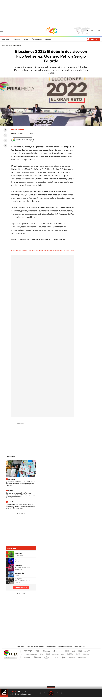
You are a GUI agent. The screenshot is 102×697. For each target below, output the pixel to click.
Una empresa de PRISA (10, 653)
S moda (63, 657)
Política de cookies (51, 646)
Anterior (40, 693)
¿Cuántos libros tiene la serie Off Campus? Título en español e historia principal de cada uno (21, 483)
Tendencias (17, 45)
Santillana (47, 651)
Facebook (5, 130)
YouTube (51, 632)
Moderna (37, 657)
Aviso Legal (20, 646)
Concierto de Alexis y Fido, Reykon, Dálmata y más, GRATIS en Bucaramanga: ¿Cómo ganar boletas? (20, 495)
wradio (47, 653)
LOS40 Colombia (51, 31)
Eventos (48, 39)
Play (51, 693)
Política (73, 250)
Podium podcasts (47, 657)
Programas (38, 39)
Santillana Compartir (58, 651)
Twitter (5, 135)
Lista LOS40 (5, 39)
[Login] (99, 30)
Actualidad (16, 39)
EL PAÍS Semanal (70, 653)
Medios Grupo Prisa (10, 657)
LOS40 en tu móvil (80, 646)
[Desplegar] (51, 686)
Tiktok (43, 632)
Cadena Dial (62, 653)
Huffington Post (31, 653)
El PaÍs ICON (55, 657)
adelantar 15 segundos (57, 693)
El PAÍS (28, 651)
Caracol (86, 651)
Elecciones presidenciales (19, 250)
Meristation (81, 657)
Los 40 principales (38, 651)
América (66, 250)
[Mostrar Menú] (3, 31)
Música (26, 39)
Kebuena (85, 653)
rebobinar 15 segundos (44, 693)
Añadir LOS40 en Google (24, 140)
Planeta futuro (77, 653)
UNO (42, 653)
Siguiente (62, 693)
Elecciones (39, 250)
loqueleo (72, 657)
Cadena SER (66, 651)
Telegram (5, 146)
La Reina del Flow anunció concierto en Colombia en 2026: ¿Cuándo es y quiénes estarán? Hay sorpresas (20, 506)
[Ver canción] (11, 554)
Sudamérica (48, 250)
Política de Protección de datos (35, 646)
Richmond (27, 657)
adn (79, 651)
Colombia (90, 31)
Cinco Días (55, 653)
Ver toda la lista (20, 587)
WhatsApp (5, 140)
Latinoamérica (57, 250)
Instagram (47, 632)
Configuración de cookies (65, 646)
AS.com (72, 651)
